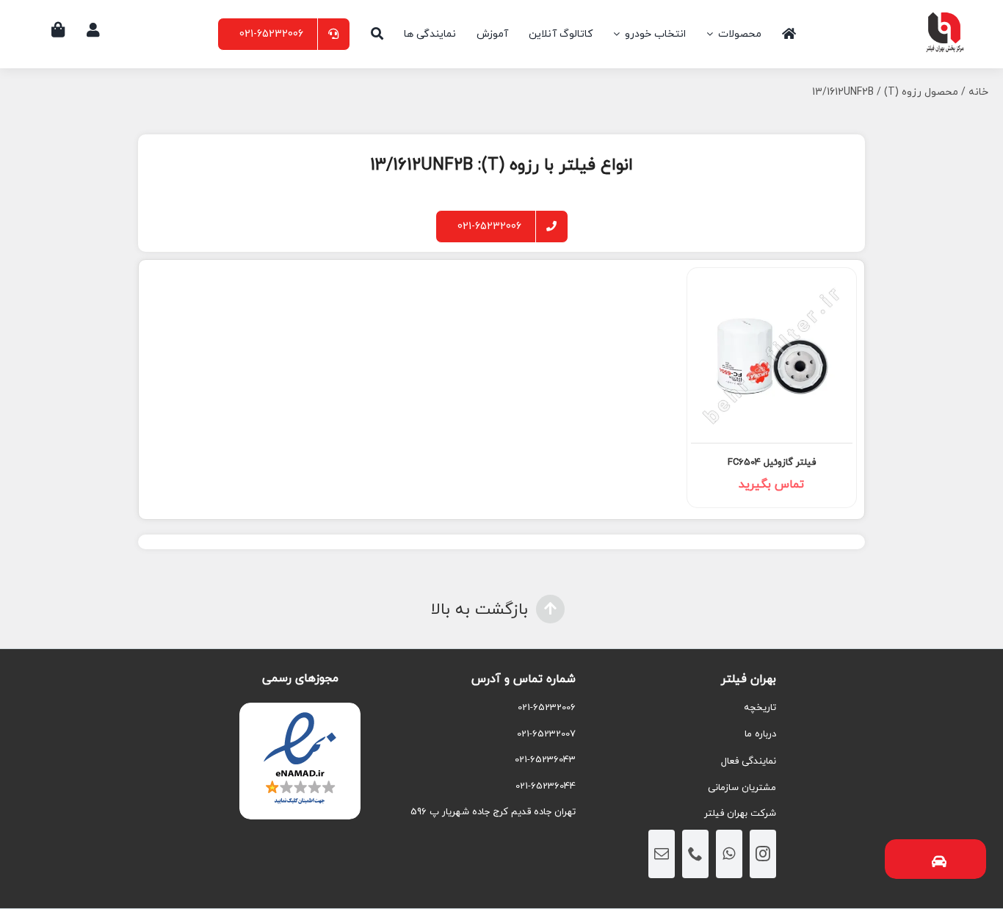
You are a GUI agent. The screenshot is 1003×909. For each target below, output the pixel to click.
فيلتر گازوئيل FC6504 (772, 462)
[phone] (695, 854)
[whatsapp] (729, 854)
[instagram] (763, 854)
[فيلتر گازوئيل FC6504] (771, 354)
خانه (978, 92)
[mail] (661, 854)
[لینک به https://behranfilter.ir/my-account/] (93, 30)
